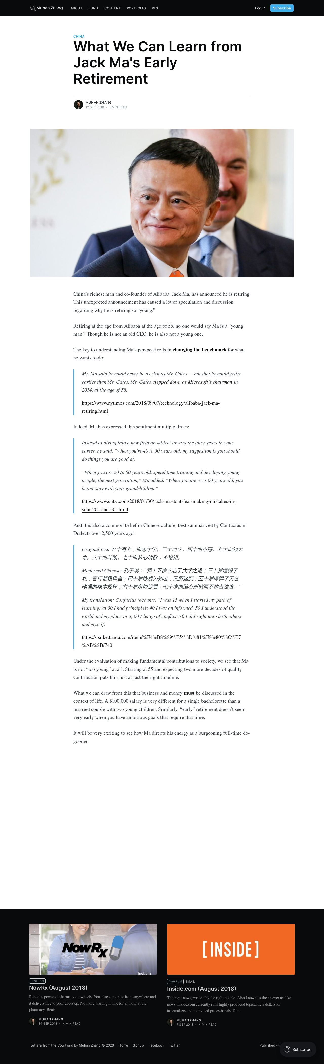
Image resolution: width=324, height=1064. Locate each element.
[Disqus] (162, 832)
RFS (155, 8)
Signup (138, 1045)
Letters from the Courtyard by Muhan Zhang (65, 1045)
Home (123, 1045)
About (77, 8)
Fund (93, 8)
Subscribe (282, 8)
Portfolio (136, 8)
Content (112, 8)
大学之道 (192, 570)
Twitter (174, 1045)
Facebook (156, 1045)
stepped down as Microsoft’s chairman (192, 381)
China (78, 36)
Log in (260, 8)
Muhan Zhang (99, 102)
